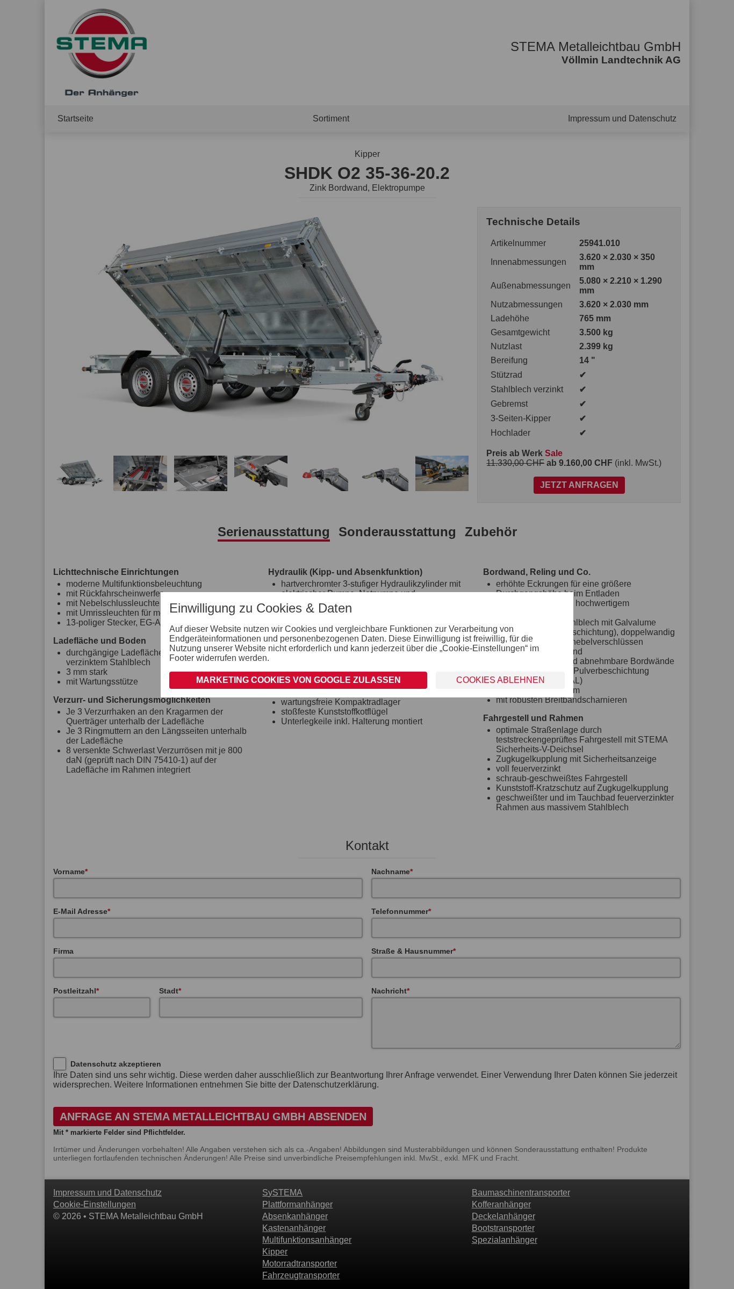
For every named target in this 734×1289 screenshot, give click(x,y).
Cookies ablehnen (500, 680)
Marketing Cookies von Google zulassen (298, 680)
